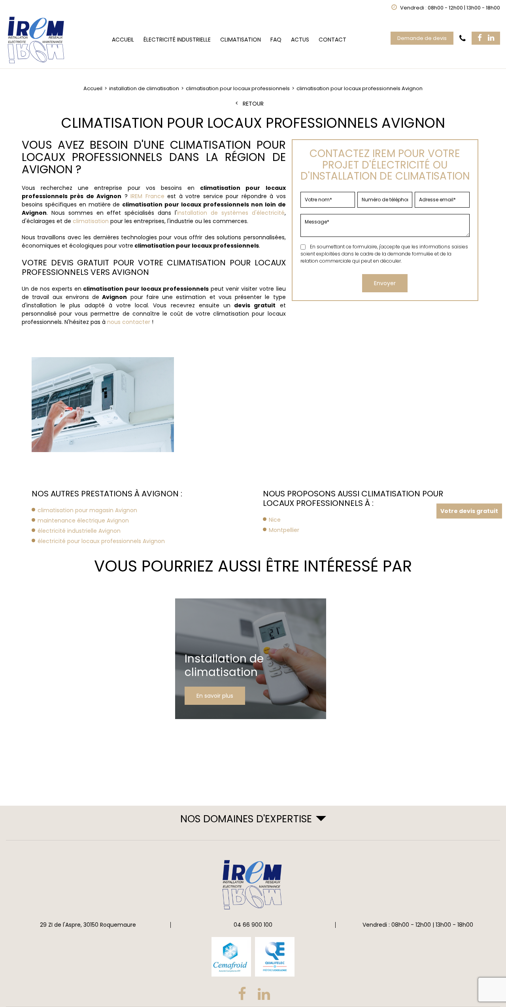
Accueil (123, 40)
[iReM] (37, 39)
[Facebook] (480, 38)
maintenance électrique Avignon (83, 520)
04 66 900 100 (253, 925)
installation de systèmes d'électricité (231, 213)
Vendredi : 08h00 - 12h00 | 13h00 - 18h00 (418, 925)
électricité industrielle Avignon (79, 531)
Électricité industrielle (177, 40)
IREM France (147, 196)
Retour (253, 103)
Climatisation (240, 40)
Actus (300, 40)
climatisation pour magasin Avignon (87, 510)
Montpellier (284, 530)
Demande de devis (422, 38)
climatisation (91, 221)
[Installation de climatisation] (250, 658)
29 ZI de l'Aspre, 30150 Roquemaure (88, 925)
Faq (275, 40)
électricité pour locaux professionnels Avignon (101, 541)
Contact (332, 40)
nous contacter (128, 322)
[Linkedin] (491, 38)
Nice (275, 520)
